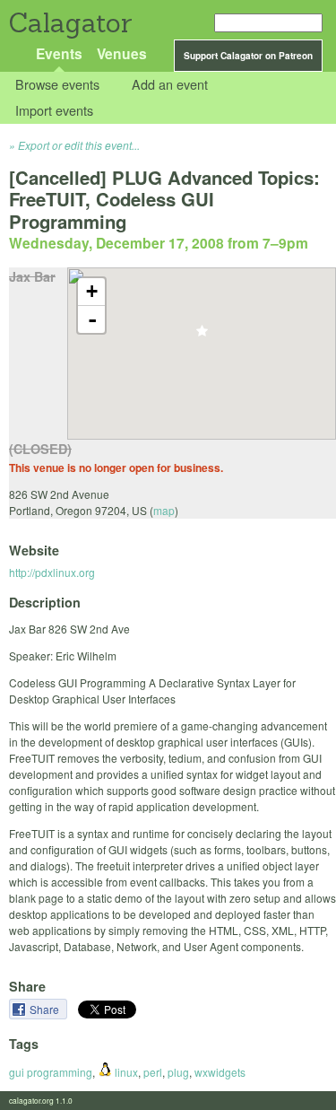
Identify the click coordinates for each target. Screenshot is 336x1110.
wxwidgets (220, 1071)
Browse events (57, 84)
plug (178, 1071)
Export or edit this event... (79, 145)
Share (46, 1009)
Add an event (170, 84)
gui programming (50, 1071)
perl (152, 1071)
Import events (54, 110)
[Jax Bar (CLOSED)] (202, 336)
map (164, 510)
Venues (122, 53)
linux (125, 1071)
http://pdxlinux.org (52, 572)
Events (59, 53)
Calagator (69, 23)
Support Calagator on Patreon (248, 55)
